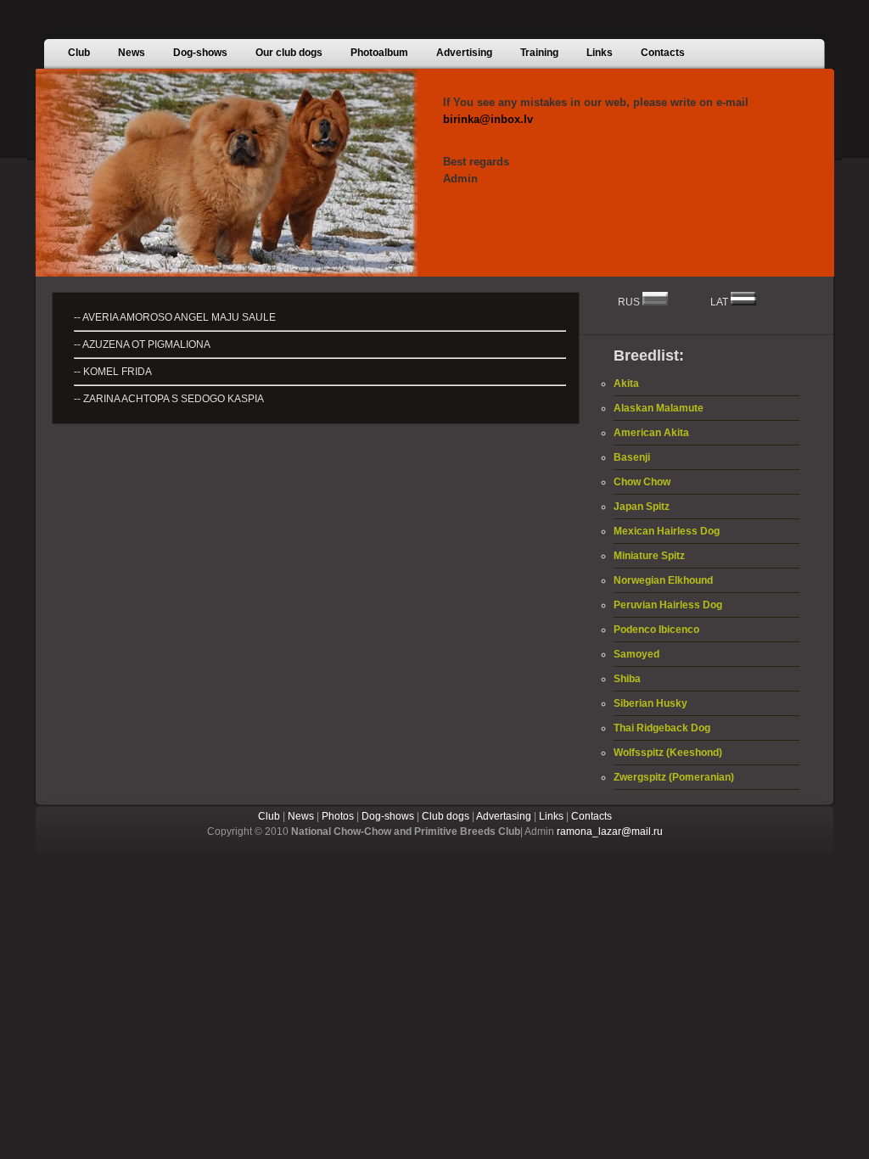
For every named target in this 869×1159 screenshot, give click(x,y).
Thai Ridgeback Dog (662, 728)
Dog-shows (388, 816)
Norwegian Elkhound (663, 580)
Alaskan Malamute (659, 408)
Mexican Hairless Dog (667, 531)
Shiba (627, 679)
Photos (338, 816)
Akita (626, 383)
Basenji (632, 457)
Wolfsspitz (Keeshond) (668, 753)
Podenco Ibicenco (656, 629)
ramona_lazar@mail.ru (610, 831)
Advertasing (503, 816)
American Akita (651, 433)
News (301, 816)
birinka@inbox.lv (488, 119)
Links (551, 816)
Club (269, 816)
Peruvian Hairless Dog (668, 605)
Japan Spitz (642, 506)
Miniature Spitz (649, 556)
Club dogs (445, 816)
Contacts (591, 816)
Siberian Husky (650, 703)
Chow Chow (642, 482)
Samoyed (636, 654)
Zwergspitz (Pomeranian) (674, 777)
